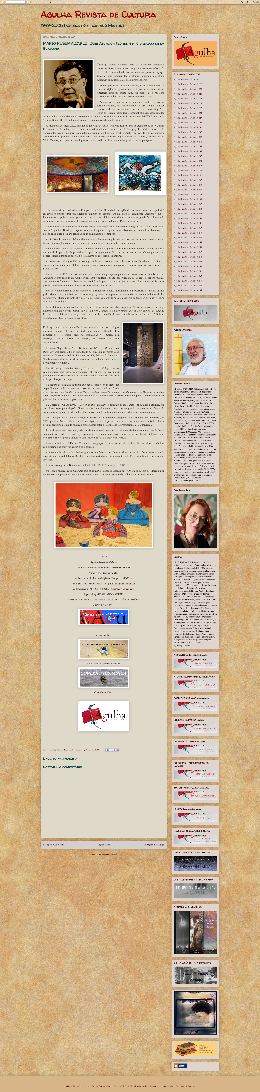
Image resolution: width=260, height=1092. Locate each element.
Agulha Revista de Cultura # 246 (188, 199)
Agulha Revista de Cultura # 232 (188, 132)
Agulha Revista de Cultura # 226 (188, 103)
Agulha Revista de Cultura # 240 (188, 170)
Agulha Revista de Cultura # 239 (188, 165)
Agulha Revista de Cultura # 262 (188, 275)
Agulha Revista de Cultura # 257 (188, 251)
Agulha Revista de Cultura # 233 (188, 136)
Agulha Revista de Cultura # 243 (188, 184)
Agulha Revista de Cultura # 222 (188, 84)
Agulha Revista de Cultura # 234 (188, 141)
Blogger (191, 1086)
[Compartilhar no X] (112, 750)
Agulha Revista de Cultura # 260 (188, 266)
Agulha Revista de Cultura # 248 (188, 208)
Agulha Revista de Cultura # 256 (188, 247)
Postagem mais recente (54, 844)
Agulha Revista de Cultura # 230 (188, 122)
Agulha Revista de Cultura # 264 (188, 285)
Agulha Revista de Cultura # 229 (188, 117)
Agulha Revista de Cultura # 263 (188, 280)
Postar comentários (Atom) (107, 854)
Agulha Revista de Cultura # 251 (188, 223)
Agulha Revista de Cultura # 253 (188, 232)
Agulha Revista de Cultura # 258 (188, 256)
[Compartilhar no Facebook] (115, 750)
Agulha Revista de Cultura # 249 (188, 213)
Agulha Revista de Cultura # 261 (188, 271)
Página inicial (104, 844)
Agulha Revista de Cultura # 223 (188, 88)
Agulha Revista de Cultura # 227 (188, 108)
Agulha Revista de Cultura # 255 (188, 242)
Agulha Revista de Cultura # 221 (188, 79)
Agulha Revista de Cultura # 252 (188, 227)
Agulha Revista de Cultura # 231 (188, 127)
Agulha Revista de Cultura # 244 (188, 189)
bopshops (171, 1086)
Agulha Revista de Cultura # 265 (188, 290)
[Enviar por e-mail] (106, 750)
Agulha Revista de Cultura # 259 (188, 261)
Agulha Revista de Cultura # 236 (188, 151)
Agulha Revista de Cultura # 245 (188, 194)
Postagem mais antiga (154, 844)
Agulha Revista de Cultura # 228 (188, 112)
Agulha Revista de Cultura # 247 (188, 204)
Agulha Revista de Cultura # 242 (188, 180)
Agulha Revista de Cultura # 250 (188, 218)
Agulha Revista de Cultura (98, 14)
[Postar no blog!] (109, 750)
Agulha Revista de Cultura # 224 (188, 93)
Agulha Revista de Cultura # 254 (188, 237)
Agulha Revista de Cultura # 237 (188, 156)
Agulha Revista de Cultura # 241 (188, 175)
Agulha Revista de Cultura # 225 (188, 98)
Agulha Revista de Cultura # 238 (188, 160)
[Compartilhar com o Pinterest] (117, 750)
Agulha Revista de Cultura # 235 (188, 146)
